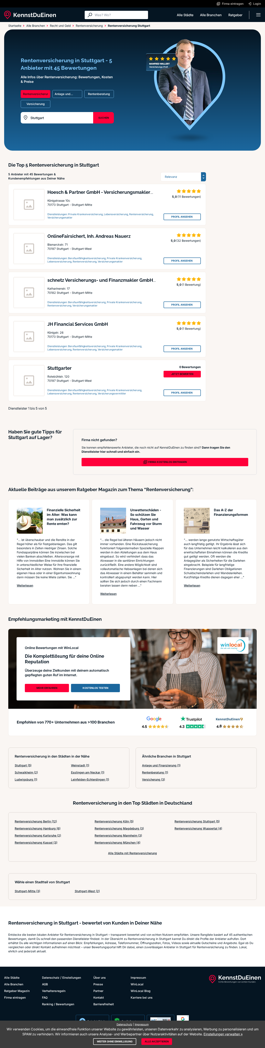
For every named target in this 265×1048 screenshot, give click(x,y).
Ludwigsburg (26, 779)
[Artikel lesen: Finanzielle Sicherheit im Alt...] (30, 521)
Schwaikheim (26, 772)
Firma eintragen (15, 997)
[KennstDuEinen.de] (30, 15)
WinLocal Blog (141, 991)
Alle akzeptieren (157, 1041)
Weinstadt (80, 765)
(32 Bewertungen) (188, 240)
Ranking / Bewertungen (58, 1004)
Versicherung (153, 779)
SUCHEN (103, 117)
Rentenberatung (155, 772)
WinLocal (137, 984)
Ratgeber (235, 15)
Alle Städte (185, 15)
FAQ (45, 997)
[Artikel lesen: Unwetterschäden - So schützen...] (113, 521)
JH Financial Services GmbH (77, 324)
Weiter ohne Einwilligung (114, 1041)
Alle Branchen (211, 15)
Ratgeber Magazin (17, 991)
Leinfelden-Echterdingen (90, 779)
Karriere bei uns (142, 997)
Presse (98, 984)
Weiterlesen (25, 585)
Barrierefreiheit (103, 1004)
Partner (98, 991)
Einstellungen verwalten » (223, 1034)
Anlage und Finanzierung (161, 765)
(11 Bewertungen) (189, 196)
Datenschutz (50, 977)
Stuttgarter (59, 368)
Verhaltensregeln (53, 991)
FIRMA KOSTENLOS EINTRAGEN (167, 462)
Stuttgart (23, 765)
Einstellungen (71, 977)
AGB (45, 984)
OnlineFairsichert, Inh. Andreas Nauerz (89, 236)
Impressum (138, 977)
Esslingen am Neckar (87, 772)
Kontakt (98, 997)
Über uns (99, 977)
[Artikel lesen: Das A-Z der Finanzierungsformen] (197, 521)
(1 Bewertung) (191, 284)
